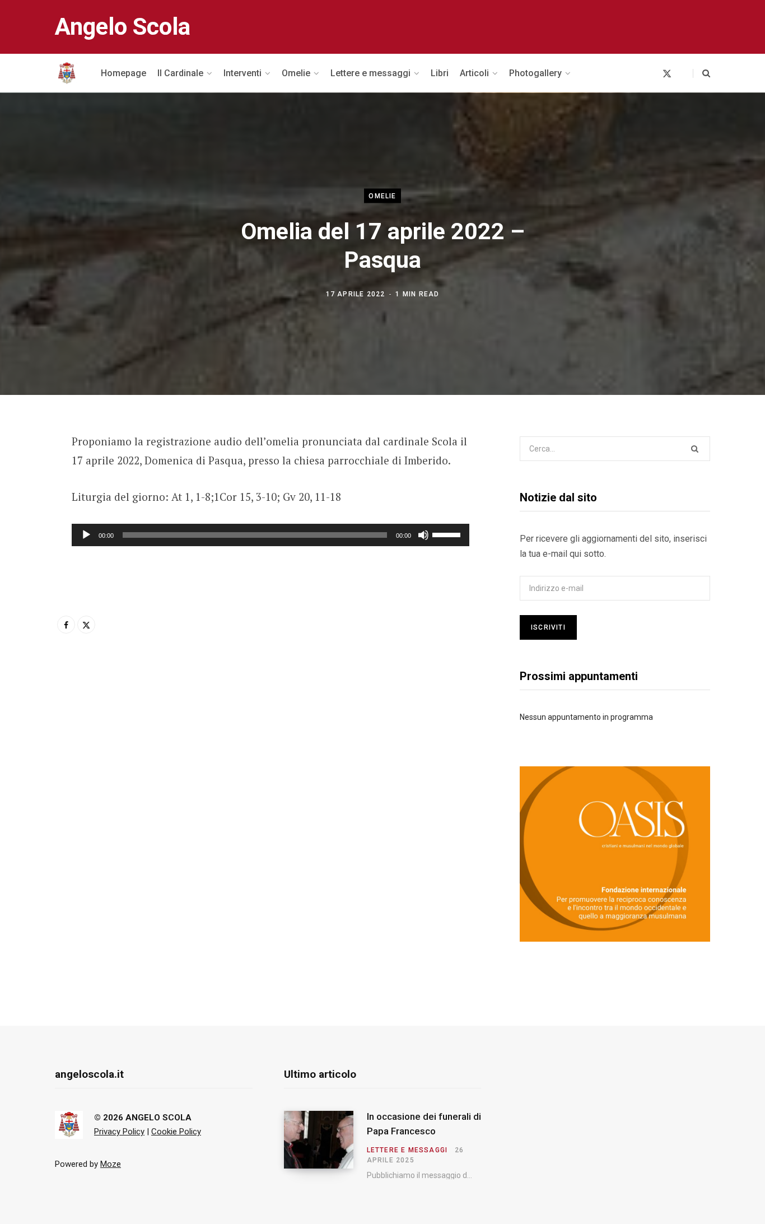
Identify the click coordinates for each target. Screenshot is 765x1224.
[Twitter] (26, 503)
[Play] (86, 535)
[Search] (701, 73)
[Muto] (423, 535)
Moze (110, 1164)
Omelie (382, 196)
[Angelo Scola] (66, 73)
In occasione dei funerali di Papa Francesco (424, 1124)
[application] (270, 535)
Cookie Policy (176, 1132)
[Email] (26, 532)
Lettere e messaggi (407, 1150)
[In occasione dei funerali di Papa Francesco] (325, 1145)
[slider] (448, 534)
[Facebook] (26, 473)
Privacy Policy (119, 1132)
